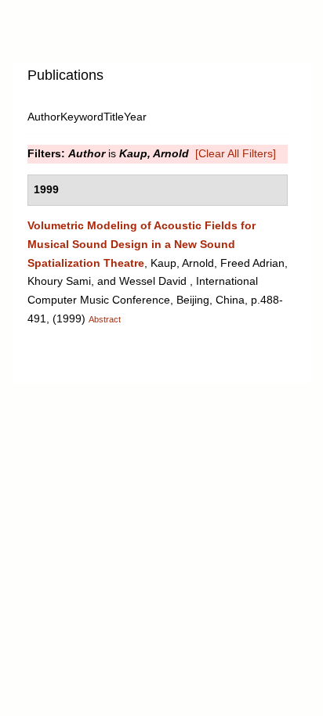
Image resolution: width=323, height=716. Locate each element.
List (153, 80)
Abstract (105, 319)
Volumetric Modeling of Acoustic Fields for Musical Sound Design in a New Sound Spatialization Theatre (141, 244)
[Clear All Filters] (235, 153)
